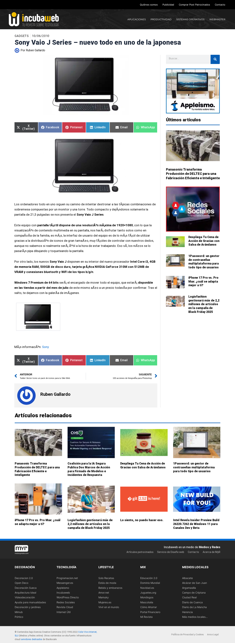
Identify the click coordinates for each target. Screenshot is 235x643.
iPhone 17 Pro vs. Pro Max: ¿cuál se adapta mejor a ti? (203, 281)
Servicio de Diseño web (170, 552)
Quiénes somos (149, 4)
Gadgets (22, 36)
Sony (45, 347)
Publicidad (168, 4)
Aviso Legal (213, 634)
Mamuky (103, 597)
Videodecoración (25, 597)
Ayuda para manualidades (30, 602)
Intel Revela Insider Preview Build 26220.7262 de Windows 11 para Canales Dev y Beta (196, 524)
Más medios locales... (195, 616)
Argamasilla (189, 587)
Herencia (187, 611)
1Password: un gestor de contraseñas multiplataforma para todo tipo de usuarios (203, 261)
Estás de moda (107, 582)
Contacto (220, 4)
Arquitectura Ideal (25, 592)
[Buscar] (215, 59)
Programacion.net (67, 578)
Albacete (187, 578)
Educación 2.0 (148, 578)
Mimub (19, 611)
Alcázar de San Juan (194, 582)
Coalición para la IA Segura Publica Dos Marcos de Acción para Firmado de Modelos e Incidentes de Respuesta (89, 469)
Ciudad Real (189, 597)
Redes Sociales (66, 602)
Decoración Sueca (26, 587)
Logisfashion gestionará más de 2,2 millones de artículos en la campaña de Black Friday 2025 (203, 304)
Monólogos (146, 597)
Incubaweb (63, 592)
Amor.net (103, 592)
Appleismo (63, 587)
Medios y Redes (209, 547)
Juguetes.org (148, 592)
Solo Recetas (106, 578)
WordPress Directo (68, 597)
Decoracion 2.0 (24, 578)
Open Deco (21, 582)
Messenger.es (65, 582)
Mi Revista (146, 616)
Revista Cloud (65, 607)
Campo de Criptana (194, 592)
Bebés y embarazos (110, 587)
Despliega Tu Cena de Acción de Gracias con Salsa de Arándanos (203, 241)
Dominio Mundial (150, 582)
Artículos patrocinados (139, 552)
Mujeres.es (104, 602)
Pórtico (19, 616)
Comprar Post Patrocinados (194, 4)
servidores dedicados (31, 639)
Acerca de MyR (211, 552)
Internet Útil (63, 611)
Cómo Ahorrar (148, 607)
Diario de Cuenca (192, 602)
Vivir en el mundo (108, 607)
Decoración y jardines (28, 607)
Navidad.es (147, 587)
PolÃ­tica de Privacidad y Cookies (187, 634)
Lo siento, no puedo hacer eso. (141, 520)
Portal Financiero (150, 611)
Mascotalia (146, 602)
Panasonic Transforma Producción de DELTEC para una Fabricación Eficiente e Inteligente (193, 173)
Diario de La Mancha (194, 607)
